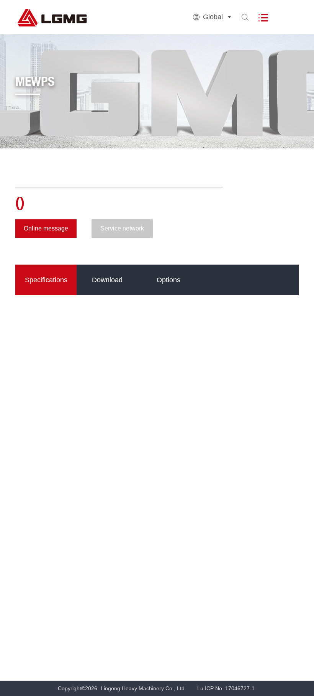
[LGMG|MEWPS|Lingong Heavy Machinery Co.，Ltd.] (72, 16)
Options (168, 280)
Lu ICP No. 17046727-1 (226, 688)
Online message (46, 228)
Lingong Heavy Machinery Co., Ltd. (143, 688)
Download (107, 280)
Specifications (46, 280)
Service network (122, 228)
